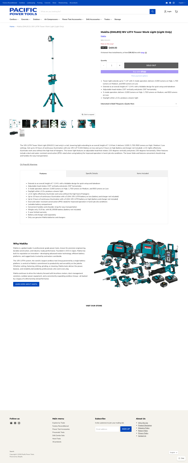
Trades (107, 19)
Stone (54, 3)
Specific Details (92, 173)
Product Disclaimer (145, 425)
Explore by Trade (58, 423)
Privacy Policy (143, 433)
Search (12, 451)
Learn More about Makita (26, 284)
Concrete (47, 3)
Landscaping (31, 3)
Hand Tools (56, 439)
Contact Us (142, 436)
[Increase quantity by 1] (120, 65)
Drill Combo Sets (58, 435)
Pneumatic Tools (58, 432)
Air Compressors (51, 19)
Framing (39, 3)
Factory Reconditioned (10, 3)
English (181, 3)
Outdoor (36, 19)
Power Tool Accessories (72, 19)
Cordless (22, 3)
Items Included (143, 173)
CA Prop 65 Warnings (28, 164)
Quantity (104, 60)
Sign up (126, 429)
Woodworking (62, 3)
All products (73, 3)
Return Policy (143, 431)
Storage (117, 19)
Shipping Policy (143, 428)
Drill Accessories (93, 19)
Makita (103, 36)
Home (12, 27)
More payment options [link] (139, 76)
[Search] (152, 11)
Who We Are (143, 423)
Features (43, 173)
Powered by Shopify (16, 457)
